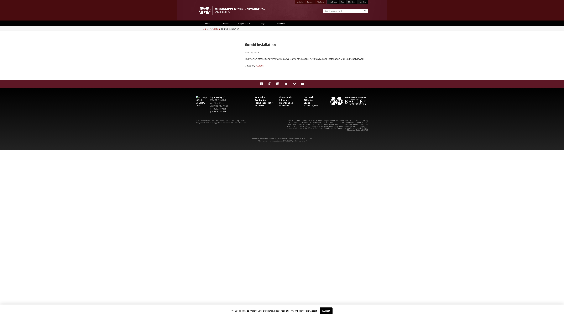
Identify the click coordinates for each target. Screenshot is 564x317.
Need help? (281, 23)
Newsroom (215, 28)
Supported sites (244, 23)
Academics (260, 100)
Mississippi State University (203, 10)
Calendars (363, 2)
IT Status (284, 105)
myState (300, 2)
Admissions (260, 97)
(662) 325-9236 (219, 108)
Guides (226, 23)
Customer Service (203, 120)
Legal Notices (241, 120)
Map (342, 2)
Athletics (308, 100)
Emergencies (286, 102)
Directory (310, 2)
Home (207, 23)
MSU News (320, 2)
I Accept (326, 310)
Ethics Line (230, 120)
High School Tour (263, 102)
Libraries (283, 100)
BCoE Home (333, 2)
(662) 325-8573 (219, 111)
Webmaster (282, 139)
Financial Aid (285, 97)
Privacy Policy (296, 310)
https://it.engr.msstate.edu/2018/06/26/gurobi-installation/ (284, 141)
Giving (307, 102)
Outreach (309, 97)
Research (259, 105)
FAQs (263, 23)
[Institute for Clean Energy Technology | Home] (238, 10)
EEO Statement (218, 120)
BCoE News (351, 2)
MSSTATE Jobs (311, 105)
